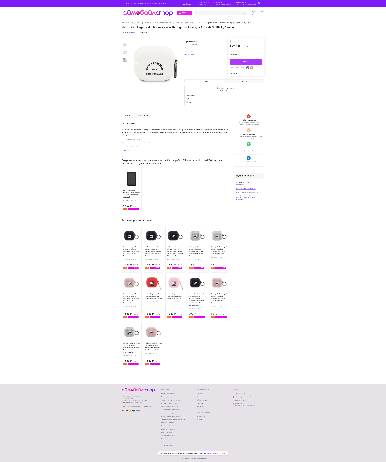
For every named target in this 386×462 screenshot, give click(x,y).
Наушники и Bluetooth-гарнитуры (171, 426)
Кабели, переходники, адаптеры (171, 416)
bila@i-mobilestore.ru (246, 188)
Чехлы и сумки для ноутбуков (170, 400)
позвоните (239, 199)
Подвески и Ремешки (168, 422)
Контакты (200, 406)
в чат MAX (249, 197)
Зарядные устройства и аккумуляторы (173, 419)
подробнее (126, 150)
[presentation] (136, 63)
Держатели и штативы (168, 429)
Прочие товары (166, 442)
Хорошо (222, 453)
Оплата (199, 397)
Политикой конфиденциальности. (208, 453)
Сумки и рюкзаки (166, 432)
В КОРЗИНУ (246, 62)
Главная (124, 22)
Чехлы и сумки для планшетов (170, 397)
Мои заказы (200, 419)
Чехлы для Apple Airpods (163, 22)
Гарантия (200, 403)
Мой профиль (201, 416)
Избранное (143, 32)
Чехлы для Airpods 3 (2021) (185, 22)
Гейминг (164, 439)
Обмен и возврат (202, 400)
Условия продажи (148, 406)
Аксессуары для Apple (168, 435)
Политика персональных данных (131, 406)
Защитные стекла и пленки (169, 403)
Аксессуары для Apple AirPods (139, 22)
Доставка (200, 393)
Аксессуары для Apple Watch (170, 409)
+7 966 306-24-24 (203, 2)
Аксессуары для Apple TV (169, 413)
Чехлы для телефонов (168, 393)
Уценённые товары (167, 445)
